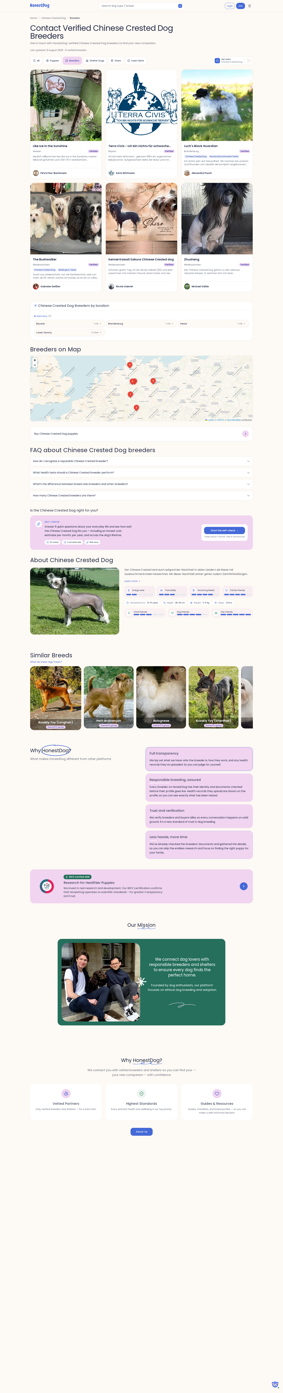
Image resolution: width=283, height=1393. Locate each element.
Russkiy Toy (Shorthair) (213, 721)
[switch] (247, 61)
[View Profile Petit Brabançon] (109, 697)
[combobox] (141, 5)
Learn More (137, 60)
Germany (44, 316)
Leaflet (210, 419)
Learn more (131, 581)
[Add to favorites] (97, 73)
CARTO (220, 419)
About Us (141, 1132)
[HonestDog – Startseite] (39, 6)
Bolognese (161, 721)
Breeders (74, 60)
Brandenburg (115, 323)
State (118, 60)
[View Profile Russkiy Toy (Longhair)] (55, 698)
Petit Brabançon (108, 721)
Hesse (183, 323)
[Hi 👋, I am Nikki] (275, 1384)
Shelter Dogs (97, 60)
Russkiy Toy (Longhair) (55, 722)
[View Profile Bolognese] (161, 697)
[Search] (180, 6)
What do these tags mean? (46, 662)
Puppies (54, 60)
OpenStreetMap (234, 419)
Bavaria (40, 323)
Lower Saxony (44, 332)
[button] (130, 394)
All (38, 60)
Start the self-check (224, 530)
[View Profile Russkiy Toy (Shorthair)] (213, 697)
